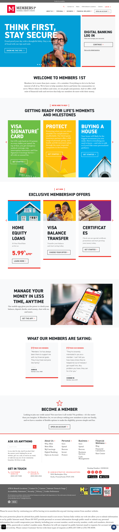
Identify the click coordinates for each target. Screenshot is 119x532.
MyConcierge (50, 449)
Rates (77, 6)
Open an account (58, 427)
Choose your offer (58, 252)
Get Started (18, 162)
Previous (6, 142)
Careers (100, 6)
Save (63, 444)
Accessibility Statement (17, 491)
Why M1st (49, 444)
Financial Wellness (84, 11)
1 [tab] (37, 64)
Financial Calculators (100, 450)
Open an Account (102, 11)
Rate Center (100, 453)
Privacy (39, 491)
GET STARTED (90, 249)
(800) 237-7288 (16, 476)
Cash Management (84, 458)
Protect (64, 455)
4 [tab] (43, 64)
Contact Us (70, 6)
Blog (97, 446)
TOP (3, 527)
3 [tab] (41, 64)
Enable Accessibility (59, 1)
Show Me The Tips (15, 50)
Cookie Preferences (51, 491)
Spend (64, 446)
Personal (59, 11)
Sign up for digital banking (92, 50)
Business (70, 11)
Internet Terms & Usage (56, 488)
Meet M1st (49, 446)
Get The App (27, 318)
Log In (107, 7)
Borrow (65, 449)
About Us (49, 11)
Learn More (19, 261)
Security (31, 491)
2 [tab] (39, 64)
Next (113, 142)
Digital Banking (51, 452)
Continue (97, 44)
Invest (64, 452)
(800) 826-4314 (36, 476)
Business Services (82, 453)
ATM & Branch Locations (89, 6)
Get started (53, 154)
